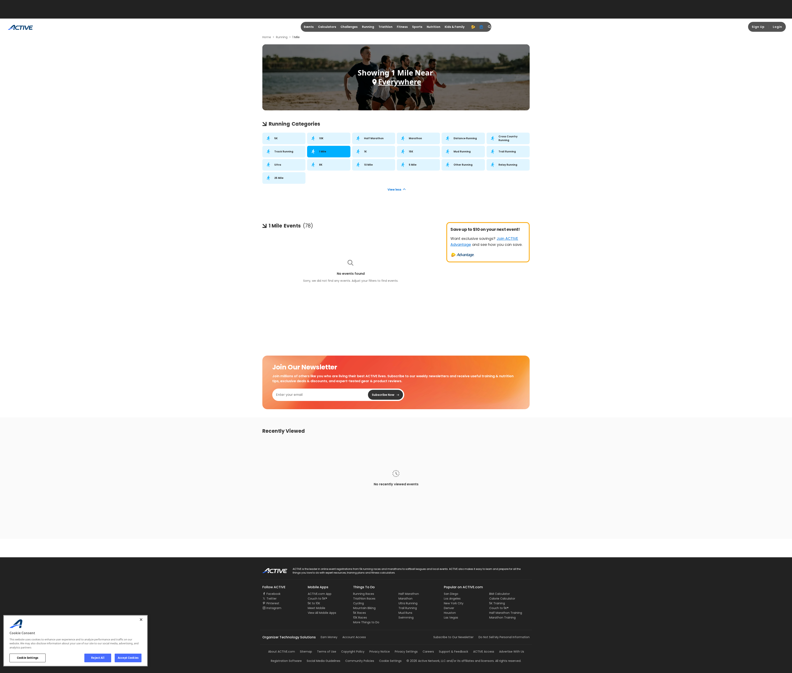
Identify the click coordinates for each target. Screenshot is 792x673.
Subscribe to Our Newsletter (453, 637)
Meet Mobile (316, 608)
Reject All (97, 658)
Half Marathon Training (505, 613)
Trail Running (407, 608)
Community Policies (359, 661)
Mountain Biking (364, 608)
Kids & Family (454, 27)
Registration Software (286, 661)
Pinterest (272, 603)
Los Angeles (452, 598)
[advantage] (473, 27)
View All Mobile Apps (322, 613)
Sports (417, 27)
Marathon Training (502, 617)
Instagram (273, 608)
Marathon (405, 598)
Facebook (273, 594)
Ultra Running (407, 603)
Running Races (363, 594)
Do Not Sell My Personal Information (504, 637)
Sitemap (306, 651)
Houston (450, 613)
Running (368, 27)
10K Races (360, 617)
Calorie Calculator (502, 598)
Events (309, 27)
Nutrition (433, 27)
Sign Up (758, 27)
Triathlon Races (364, 598)
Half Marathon (408, 594)
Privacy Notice (379, 651)
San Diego (451, 594)
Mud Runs (405, 613)
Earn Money (329, 637)
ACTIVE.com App (319, 594)
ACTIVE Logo (271, 569)
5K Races (359, 613)
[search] (489, 27)
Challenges (349, 27)
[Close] (141, 619)
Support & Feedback (453, 651)
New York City (453, 603)
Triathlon (385, 27)
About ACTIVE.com (281, 651)
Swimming (406, 617)
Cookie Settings (27, 658)
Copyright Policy (352, 651)
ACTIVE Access (483, 651)
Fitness (402, 27)
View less (394, 189)
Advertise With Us (511, 651)
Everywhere (399, 82)
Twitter (271, 598)
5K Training (497, 603)
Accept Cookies (128, 658)
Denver (449, 608)
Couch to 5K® (317, 598)
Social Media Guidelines (323, 661)
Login (777, 27)
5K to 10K (314, 603)
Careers (428, 651)
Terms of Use (326, 651)
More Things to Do (366, 622)
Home (266, 37)
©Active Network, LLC (426, 661)
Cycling (358, 603)
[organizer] (481, 27)
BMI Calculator (499, 594)
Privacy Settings (406, 651)
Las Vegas (451, 617)
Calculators (327, 27)
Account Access (354, 637)
